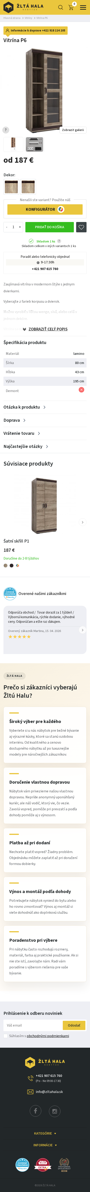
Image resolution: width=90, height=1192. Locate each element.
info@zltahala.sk (49, 1091)
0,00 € (74, 4)
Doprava (11, 420)
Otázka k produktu (21, 407)
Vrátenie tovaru (18, 433)
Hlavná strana (12, 18)
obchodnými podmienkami (48, 1035)
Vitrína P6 (42, 18)
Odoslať (74, 1025)
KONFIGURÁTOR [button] (40, 209)
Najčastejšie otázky (22, 446)
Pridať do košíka (49, 227)
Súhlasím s (39, 1035)
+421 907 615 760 (45, 269)
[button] (83, 522)
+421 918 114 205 (53, 30)
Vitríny (28, 18)
